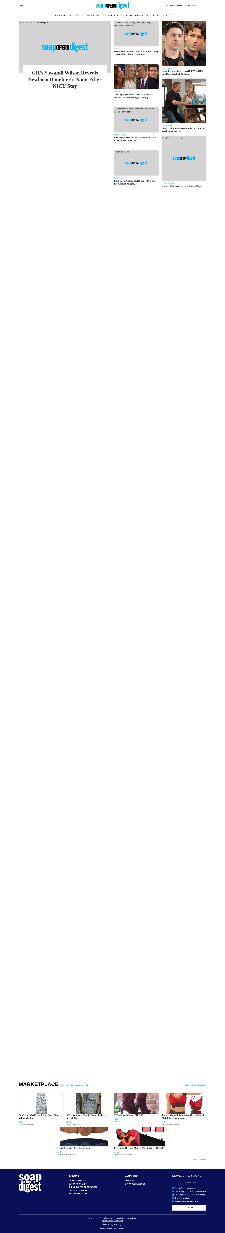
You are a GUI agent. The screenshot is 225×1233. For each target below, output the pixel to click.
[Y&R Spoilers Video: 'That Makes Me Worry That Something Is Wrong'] (136, 76)
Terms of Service (105, 1218)
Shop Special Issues (135, 1184)
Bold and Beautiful (139, 15)
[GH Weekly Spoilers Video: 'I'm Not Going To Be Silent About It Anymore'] (136, 33)
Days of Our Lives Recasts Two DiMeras (182, 186)
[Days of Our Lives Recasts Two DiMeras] (184, 158)
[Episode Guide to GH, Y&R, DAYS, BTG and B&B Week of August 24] (184, 43)
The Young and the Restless (111, 15)
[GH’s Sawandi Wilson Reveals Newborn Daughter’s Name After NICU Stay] (65, 47)
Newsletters (190, 5)
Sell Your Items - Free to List (74, 1085)
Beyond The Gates (161, 15)
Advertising (132, 1218)
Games (180, 5)
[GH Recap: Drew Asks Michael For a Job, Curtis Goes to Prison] (136, 119)
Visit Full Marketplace (195, 1085)
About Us (129, 1181)
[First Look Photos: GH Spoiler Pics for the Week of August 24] (184, 101)
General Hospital (63, 15)
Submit (189, 1208)
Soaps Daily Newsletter (185, 1188)
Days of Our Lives (84, 15)
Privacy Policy (119, 1218)
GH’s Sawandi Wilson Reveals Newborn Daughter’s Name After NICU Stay (65, 79)
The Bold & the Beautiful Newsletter (190, 1195)
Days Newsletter (182, 1198)
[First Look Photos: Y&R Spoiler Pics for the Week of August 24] (136, 163)
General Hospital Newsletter (187, 1201)
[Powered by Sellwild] (202, 1159)
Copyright (92, 1218)
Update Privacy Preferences (112, 1221)
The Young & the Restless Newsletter (190, 1192)
